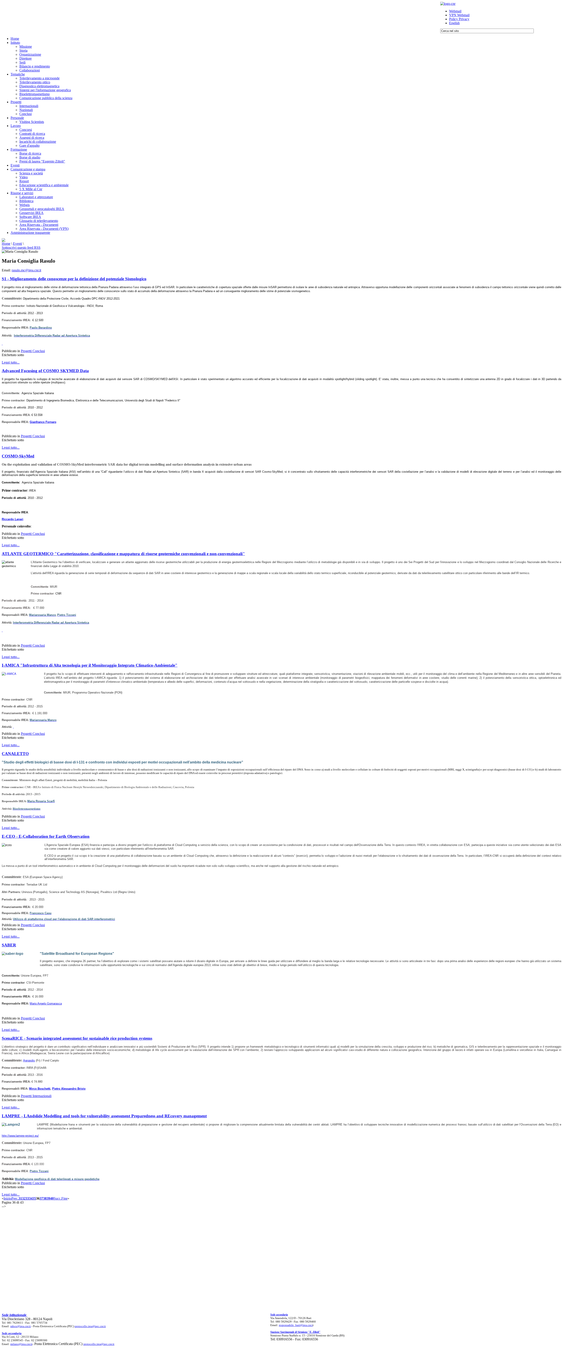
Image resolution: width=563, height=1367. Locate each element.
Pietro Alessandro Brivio (69, 1088)
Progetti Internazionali (36, 1096)
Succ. (57, 1198)
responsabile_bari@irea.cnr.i (296, 1325)
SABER (9, 945)
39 (48, 1198)
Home (6, 243)
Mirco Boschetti (39, 1088)
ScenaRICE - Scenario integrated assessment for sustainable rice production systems (77, 1038)
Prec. (14, 1198)
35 (34, 1198)
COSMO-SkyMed (18, 456)
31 (20, 1198)
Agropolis (29, 1060)
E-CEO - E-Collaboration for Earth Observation (46, 836)
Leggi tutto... (11, 362)
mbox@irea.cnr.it (20, 1326)
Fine (64, 1198)
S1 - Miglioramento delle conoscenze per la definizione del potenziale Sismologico (74, 278)
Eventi (17, 243)
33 (27, 1198)
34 (31, 1198)
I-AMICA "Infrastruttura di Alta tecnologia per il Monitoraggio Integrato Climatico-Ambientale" (89, 665)
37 (41, 1198)
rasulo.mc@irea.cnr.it (26, 270)
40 (52, 1198)
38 (45, 1198)
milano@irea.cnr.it (21, 1344)
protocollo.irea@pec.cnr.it (90, 1326)
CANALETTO (15, 753)
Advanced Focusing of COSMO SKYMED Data (45, 370)
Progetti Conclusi (33, 351)
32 (24, 1198)
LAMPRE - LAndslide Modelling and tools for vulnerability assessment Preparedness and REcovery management (104, 1116)
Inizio (7, 1198)
